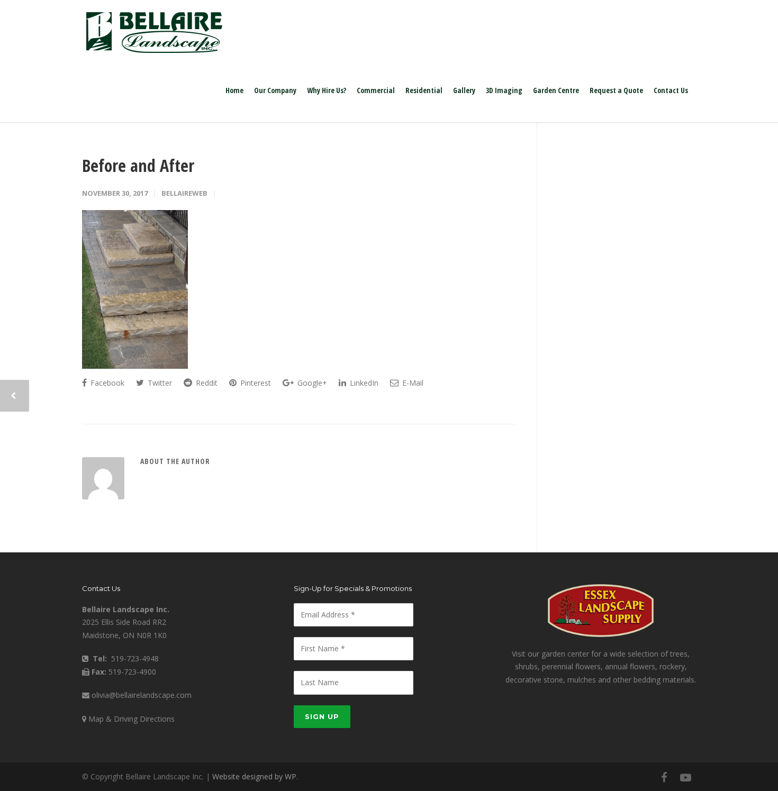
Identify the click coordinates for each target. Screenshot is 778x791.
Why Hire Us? (326, 90)
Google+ (311, 383)
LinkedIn (363, 383)
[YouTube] (685, 777)
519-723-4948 (135, 658)
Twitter (159, 383)
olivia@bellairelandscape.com (142, 695)
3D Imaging (504, 90)
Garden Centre (556, 90)
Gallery (464, 90)
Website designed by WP (254, 776)
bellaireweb (184, 193)
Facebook (106, 383)
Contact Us (671, 90)
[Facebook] (664, 777)
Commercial (376, 90)
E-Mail (411, 383)
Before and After (138, 165)
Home (234, 90)
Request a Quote (616, 90)
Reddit (206, 383)
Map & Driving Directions (131, 719)
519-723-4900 (132, 672)
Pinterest (254, 383)
